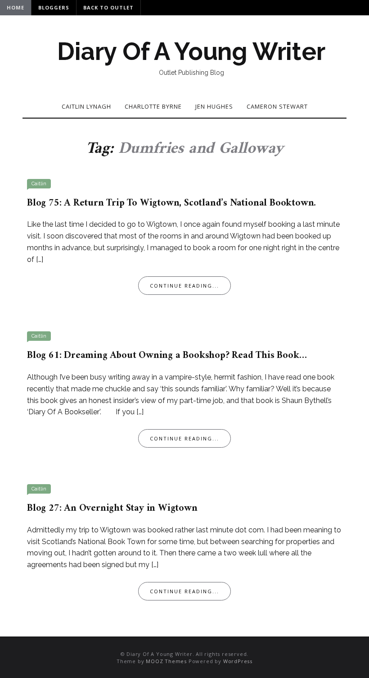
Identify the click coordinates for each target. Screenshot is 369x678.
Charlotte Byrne (153, 106)
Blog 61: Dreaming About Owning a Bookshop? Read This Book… (166, 355)
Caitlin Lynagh (86, 106)
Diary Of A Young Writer (191, 51)
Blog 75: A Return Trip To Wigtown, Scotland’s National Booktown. (171, 203)
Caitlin (39, 184)
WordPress (237, 661)
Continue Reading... (184, 285)
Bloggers (53, 7)
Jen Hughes (214, 106)
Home (15, 7)
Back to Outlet (108, 7)
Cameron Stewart (277, 106)
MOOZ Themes (166, 661)
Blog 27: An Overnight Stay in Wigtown (112, 508)
